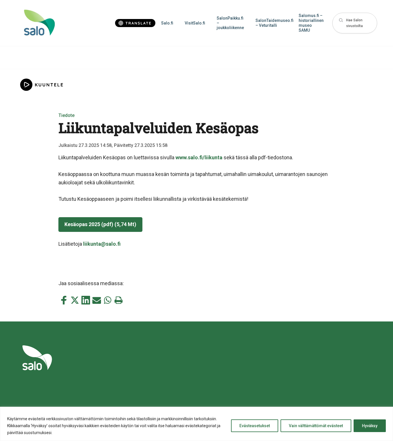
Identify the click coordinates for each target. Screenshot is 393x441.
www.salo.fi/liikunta (198, 157)
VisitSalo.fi (195, 23)
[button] (354, 23)
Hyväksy (369, 425)
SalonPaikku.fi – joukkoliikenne (230, 23)
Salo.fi (167, 23)
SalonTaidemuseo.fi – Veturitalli (274, 23)
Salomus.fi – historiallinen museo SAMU (311, 22)
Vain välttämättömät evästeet (316, 425)
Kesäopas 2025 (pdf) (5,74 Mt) (100, 224)
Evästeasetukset (254, 425)
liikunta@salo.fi (102, 244)
